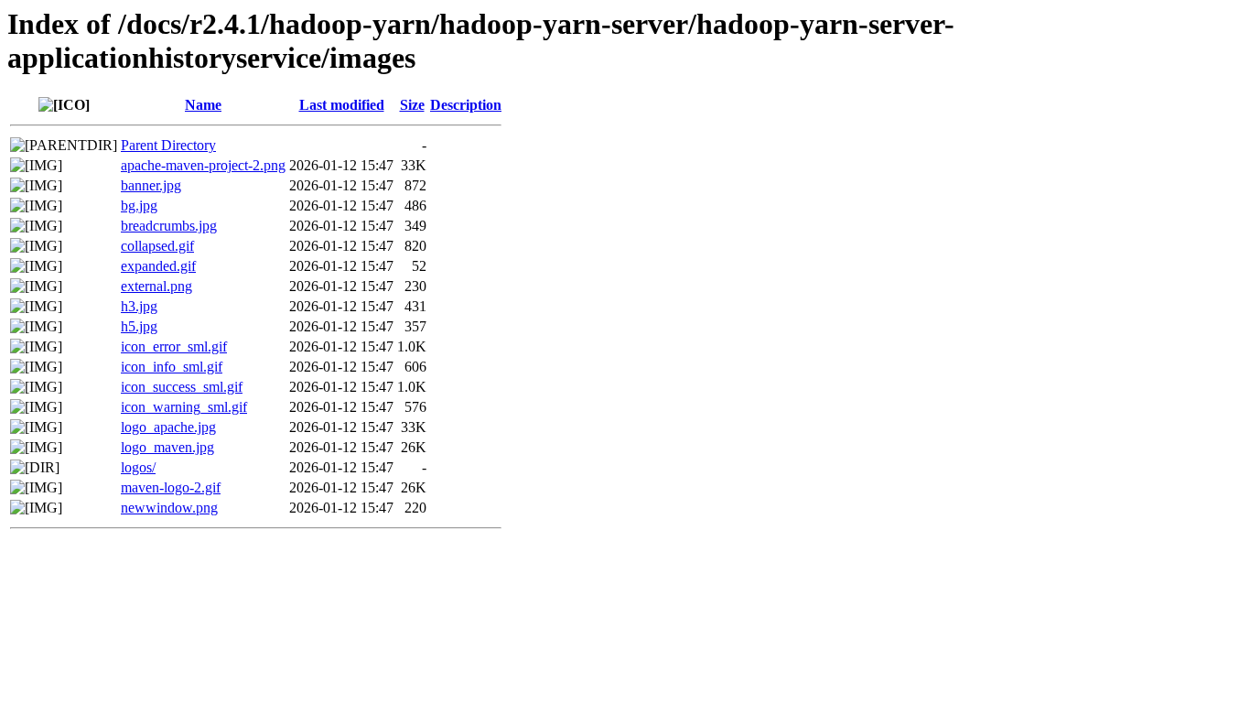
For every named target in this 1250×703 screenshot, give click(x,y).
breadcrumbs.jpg (169, 225)
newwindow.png (169, 507)
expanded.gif (158, 266)
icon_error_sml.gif (174, 346)
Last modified (341, 105)
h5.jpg (139, 326)
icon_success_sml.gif (181, 387)
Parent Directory (168, 145)
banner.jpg (151, 185)
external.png (156, 286)
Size (412, 105)
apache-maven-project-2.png (203, 165)
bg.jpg (139, 205)
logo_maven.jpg (167, 447)
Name (203, 105)
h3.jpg (139, 306)
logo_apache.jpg (168, 427)
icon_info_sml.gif (171, 366)
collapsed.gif (157, 246)
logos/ (138, 467)
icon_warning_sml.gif (184, 407)
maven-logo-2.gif (171, 487)
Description (465, 105)
